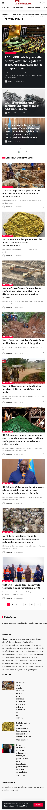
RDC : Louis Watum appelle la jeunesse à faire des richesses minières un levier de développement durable (23, 490)
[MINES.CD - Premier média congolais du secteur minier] (23, 2)
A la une (5, 623)
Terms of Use (22, 806)
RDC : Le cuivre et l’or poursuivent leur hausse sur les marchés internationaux (23, 242)
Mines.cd (9, 207)
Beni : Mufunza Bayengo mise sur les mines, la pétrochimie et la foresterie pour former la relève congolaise (22, 758)
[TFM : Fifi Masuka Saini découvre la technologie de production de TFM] (23, 569)
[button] (38, 28)
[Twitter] (6, 675)
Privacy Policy (9, 806)
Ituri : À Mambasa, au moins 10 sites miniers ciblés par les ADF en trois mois (21, 389)
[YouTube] (10, 675)
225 (32, 604)
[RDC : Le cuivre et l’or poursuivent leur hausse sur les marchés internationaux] (23, 224)
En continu (12, 623)
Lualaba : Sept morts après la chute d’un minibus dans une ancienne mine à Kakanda (21, 193)
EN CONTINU (10, 53)
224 (26, 604)
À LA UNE (21, 775)
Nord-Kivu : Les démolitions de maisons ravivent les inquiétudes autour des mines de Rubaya (20, 539)
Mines (10, 81)
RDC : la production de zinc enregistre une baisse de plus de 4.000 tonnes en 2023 (22, 106)
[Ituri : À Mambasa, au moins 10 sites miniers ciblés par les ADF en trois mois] (23, 371)
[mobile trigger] (4, 2)
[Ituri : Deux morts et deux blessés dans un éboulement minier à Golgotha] (23, 325)
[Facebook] (2, 675)
